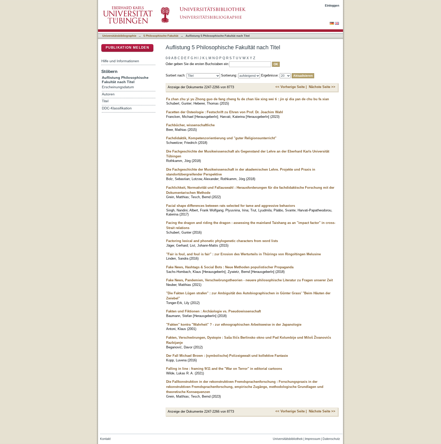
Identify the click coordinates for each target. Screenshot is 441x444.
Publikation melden (127, 47)
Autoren (108, 94)
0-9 (168, 58)
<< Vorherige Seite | (291, 87)
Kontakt (105, 439)
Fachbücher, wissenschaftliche (190, 125)
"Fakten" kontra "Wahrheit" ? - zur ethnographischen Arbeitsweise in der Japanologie (233, 324)
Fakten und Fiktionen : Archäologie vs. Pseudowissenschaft (213, 311)
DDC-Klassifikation (117, 108)
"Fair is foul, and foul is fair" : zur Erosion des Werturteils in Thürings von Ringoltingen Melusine (243, 254)
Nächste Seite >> (322, 87)
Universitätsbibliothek (288, 439)
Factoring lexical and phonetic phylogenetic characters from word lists (222, 241)
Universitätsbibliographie (119, 35)
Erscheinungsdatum (118, 87)
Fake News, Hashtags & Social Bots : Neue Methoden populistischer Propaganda (229, 267)
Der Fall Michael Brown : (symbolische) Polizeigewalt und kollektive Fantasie (227, 356)
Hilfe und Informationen (120, 61)
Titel (105, 101)
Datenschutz (331, 439)
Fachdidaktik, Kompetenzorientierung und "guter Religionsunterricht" (221, 138)
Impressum (312, 439)
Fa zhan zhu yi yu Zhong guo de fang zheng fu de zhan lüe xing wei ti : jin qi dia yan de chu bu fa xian (247, 99)
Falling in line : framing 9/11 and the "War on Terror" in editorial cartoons (224, 369)
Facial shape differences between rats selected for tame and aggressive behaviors (230, 206)
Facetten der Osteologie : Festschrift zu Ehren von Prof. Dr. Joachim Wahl (224, 112)
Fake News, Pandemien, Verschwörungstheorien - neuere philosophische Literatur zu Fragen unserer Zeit (249, 280)
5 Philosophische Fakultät (160, 35)
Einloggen (332, 5)
